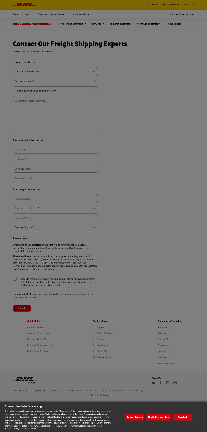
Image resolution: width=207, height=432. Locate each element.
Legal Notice (30, 429)
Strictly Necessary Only (158, 417)
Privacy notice (19, 429)
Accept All (182, 417)
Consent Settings (135, 417)
